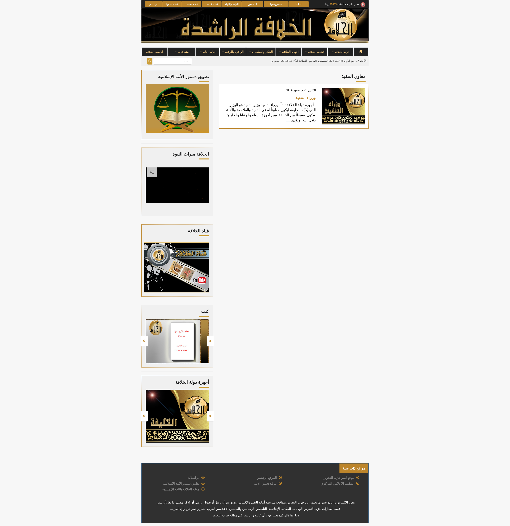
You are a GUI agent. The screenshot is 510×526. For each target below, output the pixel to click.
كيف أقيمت (212, 4)
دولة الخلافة (341, 51)
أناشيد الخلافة (154, 51)
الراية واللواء (232, 4)
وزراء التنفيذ (305, 97)
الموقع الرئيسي (267, 477)
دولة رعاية (209, 51)
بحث (149, 61)
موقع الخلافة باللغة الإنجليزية (180, 489)
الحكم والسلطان (262, 51)
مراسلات (193, 477)
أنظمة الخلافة (316, 51)
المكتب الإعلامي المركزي (337, 483)
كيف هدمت (192, 4)
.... (288, 120)
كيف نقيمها (172, 4)
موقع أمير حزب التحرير (339, 477)
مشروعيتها (276, 4)
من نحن (153, 4)
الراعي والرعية (234, 51)
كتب (205, 311)
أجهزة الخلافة (290, 51)
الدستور (252, 4)
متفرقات (183, 51)
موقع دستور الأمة (265, 483)
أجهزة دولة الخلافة (192, 382)
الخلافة (298, 4)
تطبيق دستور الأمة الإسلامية (181, 483)
